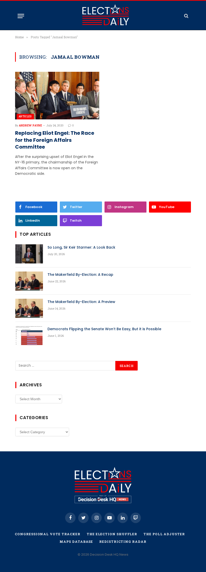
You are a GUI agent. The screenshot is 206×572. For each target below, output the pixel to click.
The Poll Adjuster (164, 534)
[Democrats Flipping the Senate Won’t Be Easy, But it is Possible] (29, 335)
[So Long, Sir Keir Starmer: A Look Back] (29, 253)
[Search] (185, 16)
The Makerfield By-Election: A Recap (80, 274)
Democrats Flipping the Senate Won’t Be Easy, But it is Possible (104, 328)
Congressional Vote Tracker (47, 534)
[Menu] (21, 16)
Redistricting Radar (122, 541)
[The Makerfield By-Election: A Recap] (29, 281)
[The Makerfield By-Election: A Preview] (29, 308)
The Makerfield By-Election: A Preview (81, 301)
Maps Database (76, 541)
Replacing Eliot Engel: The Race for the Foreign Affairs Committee (54, 140)
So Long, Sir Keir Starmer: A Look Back (81, 247)
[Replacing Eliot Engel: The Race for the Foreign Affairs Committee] (57, 95)
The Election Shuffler (112, 534)
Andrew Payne (30, 125)
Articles (25, 116)
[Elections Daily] (105, 16)
